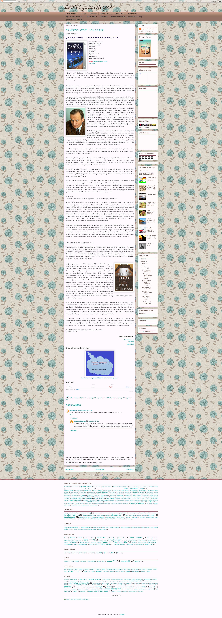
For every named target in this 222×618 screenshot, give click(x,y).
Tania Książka (92, 63)
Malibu (65, 569)
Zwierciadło (129, 544)
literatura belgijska (96, 527)
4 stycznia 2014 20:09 (93, 421)
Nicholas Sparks (81, 501)
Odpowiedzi (74, 418)
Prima (99, 542)
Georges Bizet (120, 492)
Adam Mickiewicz (75, 486)
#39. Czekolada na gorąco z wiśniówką (151, 212)
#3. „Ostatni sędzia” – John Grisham (147, 292)
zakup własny (83, 591)
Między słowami (142, 540)
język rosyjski (114, 583)
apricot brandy (86, 569)
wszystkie (73, 389)
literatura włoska (102, 529)
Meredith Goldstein (129, 500)
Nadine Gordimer (72, 501)
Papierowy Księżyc (84, 542)
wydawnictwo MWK (139, 544)
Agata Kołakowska (86, 486)
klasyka (111, 513)
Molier (66, 501)
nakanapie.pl (130, 343)
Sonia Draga (152, 542)
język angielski (96, 583)
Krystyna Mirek (88, 498)
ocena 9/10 (138, 561)
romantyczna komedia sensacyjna (147, 517)
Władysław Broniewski (76, 505)
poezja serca (69, 517)
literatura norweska (145, 527)
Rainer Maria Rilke (129, 501)
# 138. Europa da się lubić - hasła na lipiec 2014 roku (151, 180)
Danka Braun (97, 490)
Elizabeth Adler (133, 490)
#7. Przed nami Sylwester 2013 (147, 270)
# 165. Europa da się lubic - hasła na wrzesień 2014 (151, 204)
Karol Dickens (146, 495)
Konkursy (104, 16)
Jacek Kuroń (113, 493)
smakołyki (99, 571)
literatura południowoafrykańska (80, 529)
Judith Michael (128, 495)
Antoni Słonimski (117, 488)
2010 (92, 552)
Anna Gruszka (81, 488)
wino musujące (135, 571)
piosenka (145, 515)
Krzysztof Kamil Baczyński (113, 498)
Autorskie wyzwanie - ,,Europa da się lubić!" (126, 16)
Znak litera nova (103, 544)
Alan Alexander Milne (133, 486)
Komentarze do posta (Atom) (103, 475)
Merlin (101, 61)
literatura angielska (86, 527)
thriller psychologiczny (107, 518)
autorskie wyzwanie (135, 581)
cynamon (103, 569)
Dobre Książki (96, 61)
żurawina (148, 571)
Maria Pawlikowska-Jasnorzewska (105, 500)
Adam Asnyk (67, 486)
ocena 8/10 (125, 561)
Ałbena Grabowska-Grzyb (133, 489)
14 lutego (66, 579)
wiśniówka (143, 571)
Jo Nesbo (82, 495)
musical (107, 515)
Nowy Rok (154, 579)
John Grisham (80, 398)
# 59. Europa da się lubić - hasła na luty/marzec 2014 (146, 173)
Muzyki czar (132, 13)
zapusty (114, 591)
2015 (142, 261)
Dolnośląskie (150, 538)
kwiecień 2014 (145, 583)
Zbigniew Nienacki (85, 505)
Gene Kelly (112, 492)
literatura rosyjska (92, 529)
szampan (111, 571)
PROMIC (73, 542)
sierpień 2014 (129, 586)
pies (146, 584)
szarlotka (117, 571)
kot (134, 583)
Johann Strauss (90, 495)
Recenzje (93, 13)
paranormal (139, 515)
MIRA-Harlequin (114, 540)
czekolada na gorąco (112, 569)
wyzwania (151, 589)
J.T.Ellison (99, 493)
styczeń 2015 (67, 589)
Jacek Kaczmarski (105, 493)
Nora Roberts (90, 502)
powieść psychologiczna (98, 517)
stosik (144, 587)
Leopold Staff (136, 498)
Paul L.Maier (100, 502)
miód (65, 571)
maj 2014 (91, 584)
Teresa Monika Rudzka (137, 503)
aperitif (80, 569)
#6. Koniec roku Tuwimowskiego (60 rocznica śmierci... (147, 276)
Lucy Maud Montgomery (146, 498)
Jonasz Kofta (112, 495)
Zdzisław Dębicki (94, 505)
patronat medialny (131, 584)
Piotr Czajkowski (121, 501)
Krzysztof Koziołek (126, 498)
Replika (134, 542)
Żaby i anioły (140, 591)
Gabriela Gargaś (102, 492)
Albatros (72, 538)
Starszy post (130, 469)
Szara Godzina (68, 544)
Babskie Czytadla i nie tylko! (88, 7)
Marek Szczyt (92, 500)
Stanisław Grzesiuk (79, 503)
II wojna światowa (106, 579)
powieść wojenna (120, 517)
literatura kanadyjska (135, 527)
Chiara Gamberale (79, 490)
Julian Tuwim (137, 495)
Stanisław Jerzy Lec (89, 503)
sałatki (93, 571)
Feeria (85, 540)
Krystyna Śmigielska (99, 498)
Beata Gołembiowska (152, 488)
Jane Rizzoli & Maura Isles (117, 579)
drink (120, 569)
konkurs (121, 583)
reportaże (128, 517)
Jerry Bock (152, 493)
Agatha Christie (97, 486)
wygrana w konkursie (139, 589)
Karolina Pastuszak (154, 495)
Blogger (122, 614)
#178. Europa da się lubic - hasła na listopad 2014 (151, 237)
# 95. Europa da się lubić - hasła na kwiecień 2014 (151, 187)
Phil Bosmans (107, 501)
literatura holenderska (125, 527)
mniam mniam (74, 571)
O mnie (83, 13)
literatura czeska (105, 527)
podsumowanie (152, 584)
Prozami (104, 542)
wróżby (87, 589)
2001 (80, 552)
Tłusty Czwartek (95, 581)
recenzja (120, 398)
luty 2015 (85, 584)
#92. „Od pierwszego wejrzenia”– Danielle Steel (150, 229)
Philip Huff (114, 501)
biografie (83, 513)
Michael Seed (138, 500)
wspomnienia (94, 589)
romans (134, 517)
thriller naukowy (87, 518)
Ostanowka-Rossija (73, 581)
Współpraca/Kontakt (74, 19)
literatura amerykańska (91, 398)
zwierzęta (119, 591)
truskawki (127, 571)
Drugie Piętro (78, 540)
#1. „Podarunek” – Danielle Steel (147, 302)
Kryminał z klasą (127, 579)
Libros (100, 540)
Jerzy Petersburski (75, 495)
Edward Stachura (116, 490)
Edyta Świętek (124, 490)
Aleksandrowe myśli (75, 410)
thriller (71, 518)
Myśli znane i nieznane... (74, 16)
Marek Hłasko (85, 500)
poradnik (81, 517)
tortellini (122, 571)
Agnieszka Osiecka (106, 486)
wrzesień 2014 (81, 589)
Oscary (65, 581)
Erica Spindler (142, 490)
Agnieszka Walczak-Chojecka (120, 486)
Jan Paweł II (120, 493)
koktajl (144, 569)
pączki (85, 571)
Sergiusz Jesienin (70, 503)
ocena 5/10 (91, 561)
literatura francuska (114, 527)
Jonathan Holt (119, 495)
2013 (142, 266)
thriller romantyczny (119, 518)
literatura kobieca (71, 515)
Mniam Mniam (92, 16)
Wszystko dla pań (115, 581)
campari (97, 569)
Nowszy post (70, 469)
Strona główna (71, 13)
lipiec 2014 (151, 583)
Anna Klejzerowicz (89, 488)
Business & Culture (90, 538)
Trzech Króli (87, 581)
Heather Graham (74, 493)
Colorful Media (101, 538)
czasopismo (97, 513)
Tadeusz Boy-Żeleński (116, 503)
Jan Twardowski (127, 493)
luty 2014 (78, 584)
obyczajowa (100, 398)
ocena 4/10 (83, 561)
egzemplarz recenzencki (79, 583)
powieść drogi (87, 517)
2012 (100, 553)
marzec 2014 (106, 584)
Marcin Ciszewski (75, 500)
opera (126, 515)
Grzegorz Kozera (138, 492)
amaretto (75, 569)
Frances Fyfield (83, 492)
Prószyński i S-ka (120, 542)
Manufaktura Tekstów (131, 540)
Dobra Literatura (135, 538)
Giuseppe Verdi (128, 492)
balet (79, 513)
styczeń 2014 (152, 587)
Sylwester (82, 581)
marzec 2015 (114, 584)
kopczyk (128, 583)
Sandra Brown (149, 502)
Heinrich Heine (82, 493)
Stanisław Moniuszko (98, 503)
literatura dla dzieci (144, 513)
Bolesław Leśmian (68, 490)
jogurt (133, 569)
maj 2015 (98, 584)
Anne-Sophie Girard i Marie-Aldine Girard (104, 488)
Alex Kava (68, 488)
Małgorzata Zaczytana (80, 421)
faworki (125, 569)
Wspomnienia (119, 13)
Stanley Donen (107, 503)
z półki (75, 591)
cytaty (89, 513)
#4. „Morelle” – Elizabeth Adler (147, 288)
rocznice (109, 587)
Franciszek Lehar (91, 492)
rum (89, 571)
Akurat (65, 538)
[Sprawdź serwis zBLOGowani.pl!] (148, 331)
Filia (94, 540)
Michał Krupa (144, 500)
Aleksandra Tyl (154, 486)
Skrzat (144, 542)
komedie (116, 513)
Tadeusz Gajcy (125, 503)
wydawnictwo (129, 589)
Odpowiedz (72, 414)
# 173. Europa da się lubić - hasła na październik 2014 (151, 221)
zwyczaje (124, 591)
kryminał (122, 513)
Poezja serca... (105, 13)
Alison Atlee (73, 488)
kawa (137, 569)
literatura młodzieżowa (88, 515)
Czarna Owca (112, 538)
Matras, (106, 61)
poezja (151, 515)
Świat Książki (149, 544)
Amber (75, 398)
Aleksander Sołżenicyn (144, 486)
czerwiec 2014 (148, 581)
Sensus (139, 542)
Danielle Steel (87, 490)
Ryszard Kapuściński (139, 501)
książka (77, 389)
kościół (138, 583)
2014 (142, 263)
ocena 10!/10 (67, 561)
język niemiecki (105, 583)
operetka (132, 515)
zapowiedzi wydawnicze (98, 591)
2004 (72, 398)
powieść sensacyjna (111, 517)
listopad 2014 (71, 584)
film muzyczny (105, 513)
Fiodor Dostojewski (74, 492)
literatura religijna (100, 515)
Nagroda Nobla (147, 579)
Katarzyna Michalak (86, 497)
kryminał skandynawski (132, 513)
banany (92, 569)
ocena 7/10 (112, 561)
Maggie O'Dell (139, 579)
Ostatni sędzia (113, 398)
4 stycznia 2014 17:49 (86, 410)
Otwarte (66, 542)
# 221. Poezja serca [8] (150, 244)
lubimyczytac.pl (129, 340)
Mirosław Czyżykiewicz (153, 500)
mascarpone (149, 569)
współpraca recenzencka (110, 589)
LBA (133, 579)
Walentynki (102, 581)
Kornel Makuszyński (76, 498)
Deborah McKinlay (107, 490)
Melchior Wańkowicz (120, 500)
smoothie (106, 571)
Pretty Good (93, 542)
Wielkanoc (108, 581)
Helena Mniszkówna (91, 493)
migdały (155, 569)
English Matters (82, 579)
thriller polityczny (96, 518)
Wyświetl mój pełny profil (146, 31)
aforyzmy (66, 513)
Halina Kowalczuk (149, 492)
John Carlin (97, 495)
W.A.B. (75, 544)
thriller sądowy (126, 398)
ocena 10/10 (75, 561)
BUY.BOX (131, 391)
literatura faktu (154, 513)
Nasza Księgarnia (152, 540)
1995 (69, 552)
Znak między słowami (119, 544)
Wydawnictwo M (83, 544)
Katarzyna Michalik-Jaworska (100, 497)
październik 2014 (140, 584)
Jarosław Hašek (135, 493)
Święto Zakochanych (133, 591)
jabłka (129, 569)
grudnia (145, 268)
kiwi (140, 569)
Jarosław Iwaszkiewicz (144, 493)
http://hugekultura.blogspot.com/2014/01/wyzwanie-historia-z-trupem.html (99, 378)
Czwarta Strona (122, 538)
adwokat (70, 569)
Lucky (105, 540)
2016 (142, 259)
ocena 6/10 (106, 398)
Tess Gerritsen (149, 503)
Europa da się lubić (94, 579)
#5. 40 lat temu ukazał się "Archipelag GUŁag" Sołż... (147, 283)
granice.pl (131, 341)
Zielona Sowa (92, 544)
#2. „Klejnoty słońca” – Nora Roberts (147, 298)
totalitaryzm (74, 589)
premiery (67, 587)
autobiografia (72, 513)
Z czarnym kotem (124, 581)
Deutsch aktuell (73, 579)
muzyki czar (122, 584)
